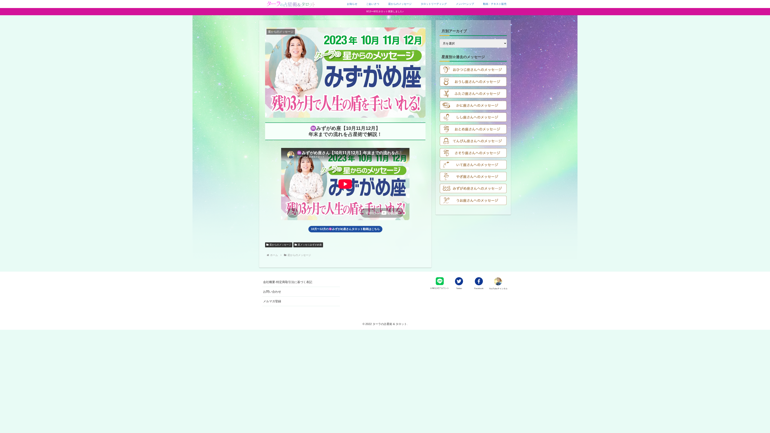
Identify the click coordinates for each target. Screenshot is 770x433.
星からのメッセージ (280, 244)
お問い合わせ (272, 291)
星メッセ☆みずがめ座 (310, 244)
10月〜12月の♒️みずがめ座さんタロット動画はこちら (345, 229)
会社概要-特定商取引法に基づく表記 (287, 282)
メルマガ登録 (272, 301)
